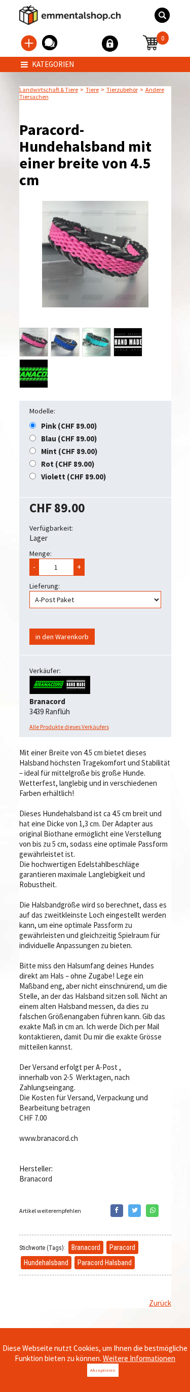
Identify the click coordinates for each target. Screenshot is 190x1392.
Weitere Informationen (139, 1358)
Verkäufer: (45, 670)
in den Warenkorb (62, 636)
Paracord (122, 1247)
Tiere (92, 89)
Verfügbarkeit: (51, 528)
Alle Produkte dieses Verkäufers (69, 726)
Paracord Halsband (105, 1263)
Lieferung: (44, 585)
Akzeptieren (103, 1370)
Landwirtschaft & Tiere (48, 89)
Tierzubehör (122, 89)
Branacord (85, 1247)
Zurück (160, 1303)
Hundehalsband (46, 1263)
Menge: (40, 553)
